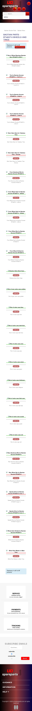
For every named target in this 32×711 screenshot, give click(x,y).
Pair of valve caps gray (16, 351)
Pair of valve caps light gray (16, 405)
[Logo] (11, 4)
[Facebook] (15, 708)
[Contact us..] (24, 8)
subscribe (12, 651)
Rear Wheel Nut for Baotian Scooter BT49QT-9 (16, 481)
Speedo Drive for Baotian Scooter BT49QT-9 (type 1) (16, 501)
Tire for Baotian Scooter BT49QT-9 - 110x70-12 (16, 84)
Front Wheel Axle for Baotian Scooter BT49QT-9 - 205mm (16, 201)
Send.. (25, 658)
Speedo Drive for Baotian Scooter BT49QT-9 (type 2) (16, 520)
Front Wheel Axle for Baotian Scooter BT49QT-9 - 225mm (16, 221)
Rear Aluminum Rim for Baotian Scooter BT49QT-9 (16, 462)
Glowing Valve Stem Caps (16, 278)
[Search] (27, 14)
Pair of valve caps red (16, 442)
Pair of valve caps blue (16, 314)
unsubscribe (11, 656)
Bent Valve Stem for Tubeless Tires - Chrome (16, 162)
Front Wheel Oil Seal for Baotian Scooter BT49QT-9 (16, 260)
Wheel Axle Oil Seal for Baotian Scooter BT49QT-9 (16, 540)
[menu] (29, 3)
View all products (19, 47)
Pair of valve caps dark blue (16, 333)
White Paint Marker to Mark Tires (16, 559)
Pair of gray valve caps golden (16, 296)
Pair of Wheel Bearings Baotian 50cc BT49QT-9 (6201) (16, 65)
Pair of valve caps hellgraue (16, 387)
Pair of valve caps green (16, 369)
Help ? (20, 597)
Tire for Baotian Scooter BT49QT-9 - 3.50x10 (16, 122)
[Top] (3, 30)
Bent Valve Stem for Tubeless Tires (16, 142)
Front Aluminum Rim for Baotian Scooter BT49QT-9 (16, 181)
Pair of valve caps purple (16, 424)
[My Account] (19, 8)
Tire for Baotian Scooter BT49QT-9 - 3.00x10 (16, 103)
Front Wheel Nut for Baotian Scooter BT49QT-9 (16, 240)
